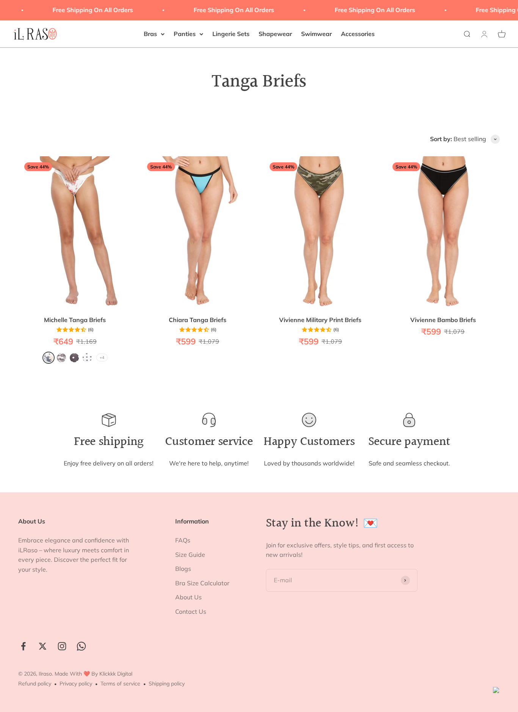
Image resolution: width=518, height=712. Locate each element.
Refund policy (34, 683)
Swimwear (316, 34)
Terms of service (120, 683)
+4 (102, 357)
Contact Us (190, 611)
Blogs (183, 568)
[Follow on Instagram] (62, 646)
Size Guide (190, 554)
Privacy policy (76, 683)
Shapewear (275, 34)
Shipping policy (167, 683)
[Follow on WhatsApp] (81, 646)
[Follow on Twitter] (43, 646)
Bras (150, 34)
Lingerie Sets (231, 34)
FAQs (182, 540)
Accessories (358, 34)
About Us (188, 597)
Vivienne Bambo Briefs (443, 320)
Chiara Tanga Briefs (197, 320)
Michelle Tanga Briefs (75, 320)
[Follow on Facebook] (23, 646)
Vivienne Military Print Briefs (320, 320)
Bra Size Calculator (202, 583)
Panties (185, 34)
